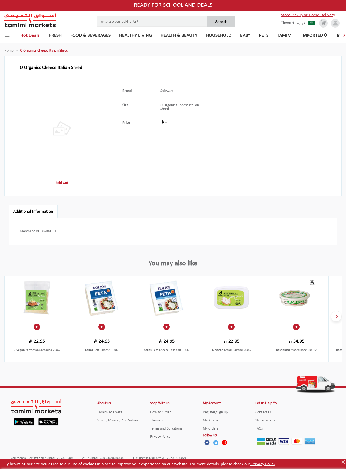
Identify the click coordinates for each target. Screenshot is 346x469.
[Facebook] (207, 442)
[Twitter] (215, 442)
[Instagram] (224, 442)
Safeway (166, 91)
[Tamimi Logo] (30, 20)
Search (221, 21)
